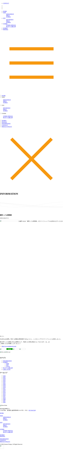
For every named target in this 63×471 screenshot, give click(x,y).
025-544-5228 (32, 410)
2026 (4, 376)
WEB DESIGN (10, 14)
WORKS (8, 16)
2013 (4, 394)
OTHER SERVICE (11, 25)
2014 (4, 392)
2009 (4, 399)
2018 (4, 387)
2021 (4, 382)
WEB (4, 12)
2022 (4, 381)
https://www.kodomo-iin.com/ (9, 346)
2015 (4, 391)
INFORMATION (6, 123)
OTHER (5, 23)
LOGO (8, 366)
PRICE (8, 15)
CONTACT (6, 3)
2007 (4, 400)
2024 (4, 378)
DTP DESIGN (9, 19)
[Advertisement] (31, 460)
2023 (4, 380)
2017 (4, 388)
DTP (4, 18)
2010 (4, 398)
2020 (4, 384)
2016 (4, 389)
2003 (4, 402)
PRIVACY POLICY (7, 126)
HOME (5, 11)
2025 (4, 377)
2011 (4, 396)
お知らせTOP (6, 369)
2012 (4, 395)
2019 (4, 385)
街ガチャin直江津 (11, 26)
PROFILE (5, 29)
